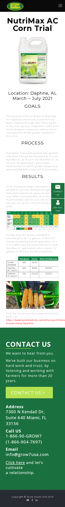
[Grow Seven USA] (15, 5)
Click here (15, 462)
